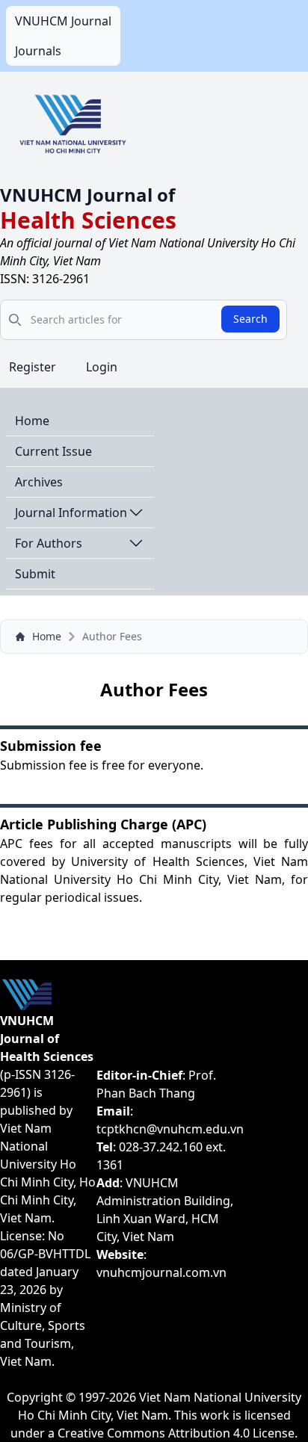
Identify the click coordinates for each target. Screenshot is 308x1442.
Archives (39, 482)
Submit (35, 574)
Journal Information (71, 512)
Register (32, 367)
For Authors (48, 543)
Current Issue (53, 451)
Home (32, 420)
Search (250, 319)
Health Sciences (88, 220)
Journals (38, 51)
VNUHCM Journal (63, 21)
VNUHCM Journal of (87, 194)
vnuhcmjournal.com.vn (161, 1272)
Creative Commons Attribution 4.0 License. (178, 1433)
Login (101, 367)
